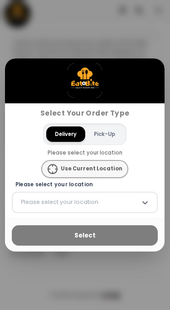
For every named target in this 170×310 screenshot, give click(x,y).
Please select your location (54, 184)
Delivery (66, 133)
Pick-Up (104, 133)
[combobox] (22, 202)
